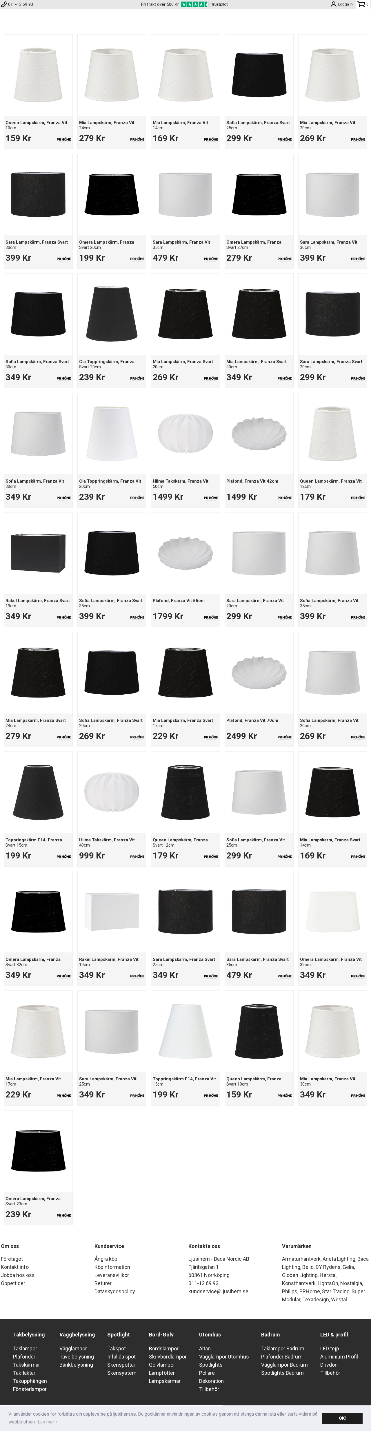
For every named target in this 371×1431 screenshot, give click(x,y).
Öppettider (13, 1283)
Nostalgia (351, 1283)
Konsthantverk (299, 1283)
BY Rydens (328, 1267)
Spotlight (118, 1335)
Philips (289, 1291)
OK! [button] (342, 1418)
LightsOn (328, 1283)
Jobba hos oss (18, 1275)
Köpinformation (112, 1267)
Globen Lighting (300, 1275)
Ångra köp (105, 1259)
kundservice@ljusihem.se (218, 1291)
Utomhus (210, 1335)
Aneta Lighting (339, 1259)
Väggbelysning (77, 1335)
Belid (308, 1267)
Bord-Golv (161, 1335)
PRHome (309, 1291)
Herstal (328, 1275)
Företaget (12, 1259)
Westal (339, 1299)
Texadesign (315, 1299)
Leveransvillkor (111, 1275)
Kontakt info (15, 1267)
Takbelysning (29, 1335)
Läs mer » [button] (48, 1422)
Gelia (348, 1267)
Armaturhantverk (301, 1259)
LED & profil (334, 1335)
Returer (103, 1283)
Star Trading (336, 1291)
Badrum (270, 1335)
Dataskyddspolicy (114, 1291)
